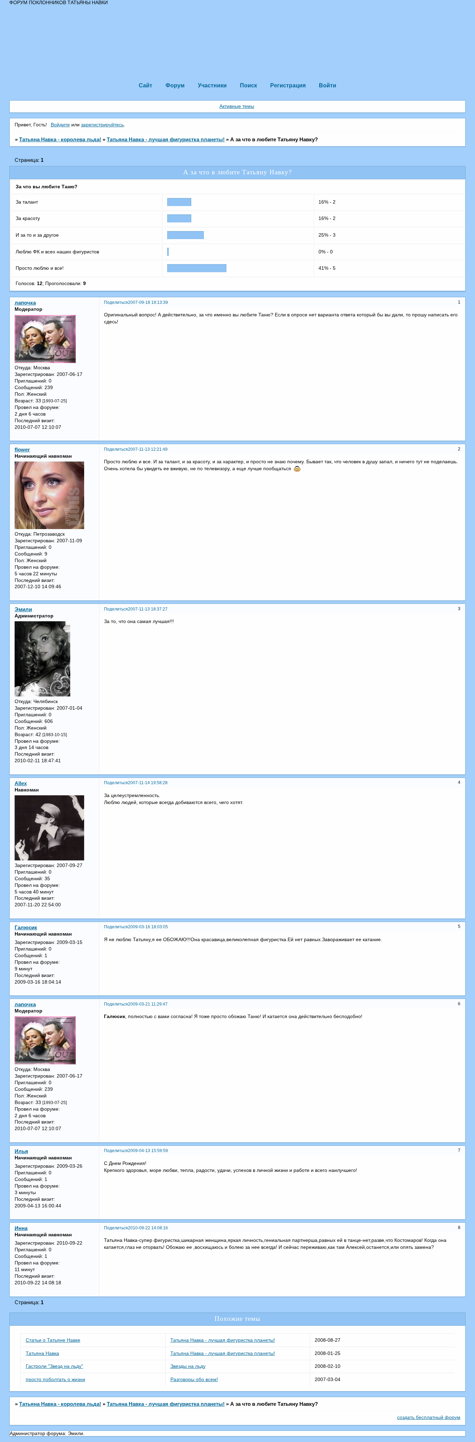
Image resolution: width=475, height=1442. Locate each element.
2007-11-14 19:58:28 (148, 782)
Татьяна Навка (42, 1353)
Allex (21, 783)
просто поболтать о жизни (55, 1379)
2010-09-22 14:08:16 (148, 1228)
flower (22, 449)
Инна (21, 1228)
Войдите (60, 124)
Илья (21, 1151)
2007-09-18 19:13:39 (148, 302)
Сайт (145, 85)
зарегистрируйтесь (102, 124)
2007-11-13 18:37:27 (148, 609)
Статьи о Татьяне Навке (53, 1340)
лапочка (25, 303)
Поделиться (116, 302)
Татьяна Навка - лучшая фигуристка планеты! (166, 139)
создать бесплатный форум (428, 1417)
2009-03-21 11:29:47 (148, 1004)
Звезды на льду (188, 1366)
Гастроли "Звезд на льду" (54, 1366)
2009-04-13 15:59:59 (148, 1150)
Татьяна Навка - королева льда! (60, 139)
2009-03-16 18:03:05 (148, 926)
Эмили (23, 609)
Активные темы (236, 106)
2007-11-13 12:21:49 (148, 449)
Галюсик (26, 927)
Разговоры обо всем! (194, 1379)
